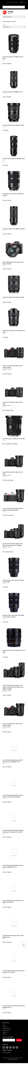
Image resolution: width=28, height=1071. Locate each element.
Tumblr (17, 1047)
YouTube (10, 1047)
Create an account (14, 2)
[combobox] (14, 7)
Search (4, 1034)
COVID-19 (5, 1026)
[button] (24, 944)
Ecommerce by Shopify (13, 1059)
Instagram (13, 1047)
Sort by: (4, 25)
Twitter (4, 1047)
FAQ (3, 1025)
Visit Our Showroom (7, 1028)
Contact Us (5, 1032)
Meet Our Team (6, 1030)
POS (20, 1057)
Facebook (7, 1047)
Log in (8, 2)
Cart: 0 (24, 2)
